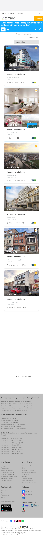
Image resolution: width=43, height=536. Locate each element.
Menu (39, 18)
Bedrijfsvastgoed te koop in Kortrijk (13, 424)
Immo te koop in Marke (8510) (11, 451)
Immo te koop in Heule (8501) (11, 445)
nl (40, 13)
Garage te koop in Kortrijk (9, 420)
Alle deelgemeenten (20, 532)
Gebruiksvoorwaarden (7, 529)
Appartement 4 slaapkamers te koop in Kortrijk (16, 408)
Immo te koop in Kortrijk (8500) (11, 449)
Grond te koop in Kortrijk (9, 422)
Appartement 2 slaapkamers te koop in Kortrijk (16, 404)
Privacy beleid (28, 529)
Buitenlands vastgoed (15, 13)
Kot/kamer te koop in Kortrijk (11, 426)
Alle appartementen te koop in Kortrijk (14, 410)
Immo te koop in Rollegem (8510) (12, 453)
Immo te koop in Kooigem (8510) (12, 447)
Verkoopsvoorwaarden (21, 530)
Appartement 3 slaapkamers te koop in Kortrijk (16, 406)
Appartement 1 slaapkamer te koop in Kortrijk (16, 401)
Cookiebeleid (19, 529)
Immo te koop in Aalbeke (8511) (11, 438)
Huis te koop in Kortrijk (8, 418)
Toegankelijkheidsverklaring (9, 534)
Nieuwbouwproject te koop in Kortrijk (13, 428)
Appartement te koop (16, 74)
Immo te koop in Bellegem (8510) (12, 441)
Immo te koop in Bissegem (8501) (12, 443)
